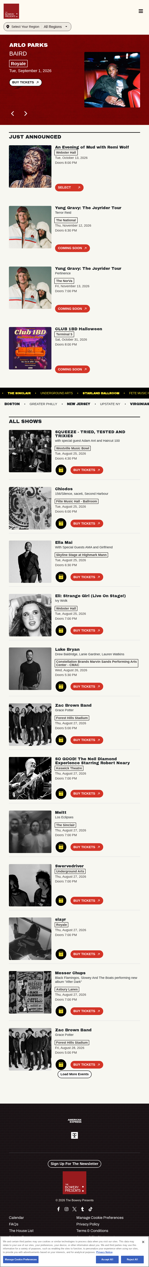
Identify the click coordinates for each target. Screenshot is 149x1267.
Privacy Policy (87, 1224)
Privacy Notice (104, 1252)
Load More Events (75, 1074)
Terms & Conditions (92, 1231)
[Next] (25, 114)
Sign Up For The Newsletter (74, 1164)
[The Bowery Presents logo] (11, 11)
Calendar (16, 1218)
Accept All (107, 1259)
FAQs (13, 1224)
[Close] (143, 1242)
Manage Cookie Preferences (21, 1259)
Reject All (132, 1259)
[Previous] (13, 114)
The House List (21, 1231)
